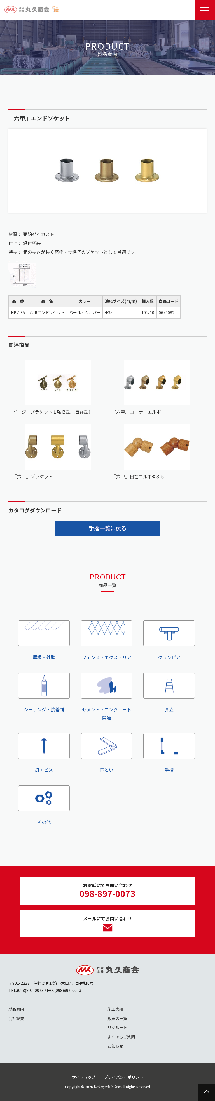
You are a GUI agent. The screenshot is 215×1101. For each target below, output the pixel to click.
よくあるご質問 (121, 1037)
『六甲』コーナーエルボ (136, 411)
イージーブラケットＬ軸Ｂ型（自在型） (53, 411)
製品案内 (16, 1009)
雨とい (106, 769)
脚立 (169, 709)
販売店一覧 (117, 1018)
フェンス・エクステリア (106, 657)
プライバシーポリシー (123, 1077)
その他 (44, 822)
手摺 (169, 769)
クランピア (169, 657)
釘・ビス (44, 769)
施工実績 (115, 1009)
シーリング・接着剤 (44, 709)
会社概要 (16, 1018)
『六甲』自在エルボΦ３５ (138, 476)
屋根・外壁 (44, 657)
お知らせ (115, 1046)
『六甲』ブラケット (33, 476)
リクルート (117, 1027)
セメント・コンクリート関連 (106, 713)
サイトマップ (83, 1077)
